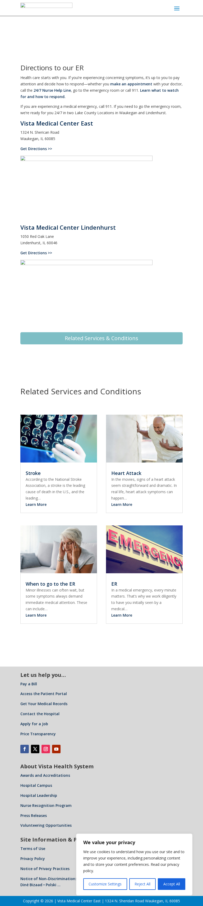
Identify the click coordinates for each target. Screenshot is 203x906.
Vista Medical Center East (56, 123)
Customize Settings (105, 883)
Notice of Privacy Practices (45, 868)
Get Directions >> (36, 148)
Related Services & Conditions (101, 338)
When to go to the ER (50, 584)
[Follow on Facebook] (24, 749)
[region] (134, 864)
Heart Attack (126, 473)
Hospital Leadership (38, 795)
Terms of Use (32, 848)
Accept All (171, 883)
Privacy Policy (32, 858)
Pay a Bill (28, 683)
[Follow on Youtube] (56, 749)
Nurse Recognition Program (46, 805)
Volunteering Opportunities (46, 825)
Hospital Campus (36, 785)
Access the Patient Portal (43, 693)
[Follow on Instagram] (45, 749)
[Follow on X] (35, 749)
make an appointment (131, 83)
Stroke (33, 473)
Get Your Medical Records (43, 703)
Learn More (36, 504)
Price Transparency (38, 733)
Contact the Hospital (39, 713)
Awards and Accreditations (45, 775)
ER (114, 584)
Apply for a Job (34, 723)
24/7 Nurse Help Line (52, 90)
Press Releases (33, 815)
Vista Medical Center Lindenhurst (68, 227)
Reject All (142, 883)
